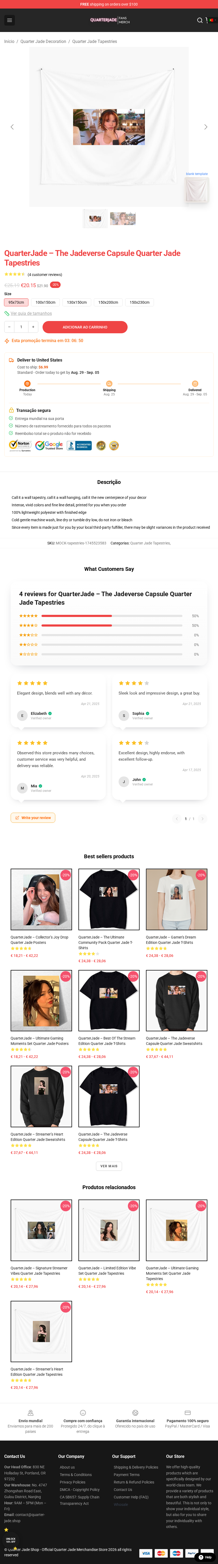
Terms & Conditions (76, 1475)
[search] (200, 20)
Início (9, 41)
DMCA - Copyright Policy (80, 1489)
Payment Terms (127, 1475)
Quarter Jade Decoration (43, 41)
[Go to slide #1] (95, 218)
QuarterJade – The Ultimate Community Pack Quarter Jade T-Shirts (105, 942)
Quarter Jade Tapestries (94, 41)
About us (67, 1467)
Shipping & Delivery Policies (136, 1467)
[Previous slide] (12, 127)
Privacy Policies (72, 1482)
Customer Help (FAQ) (131, 1497)
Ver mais (109, 1166)
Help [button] (208, 1557)
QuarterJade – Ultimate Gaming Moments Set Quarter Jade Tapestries (172, 1273)
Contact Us (123, 1489)
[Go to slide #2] (123, 218)
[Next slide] (205, 127)
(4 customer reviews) (45, 274)
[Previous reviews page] (177, 819)
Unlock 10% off (10, 1540)
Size (7, 294)
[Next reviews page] (202, 819)
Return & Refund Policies (134, 1482)
